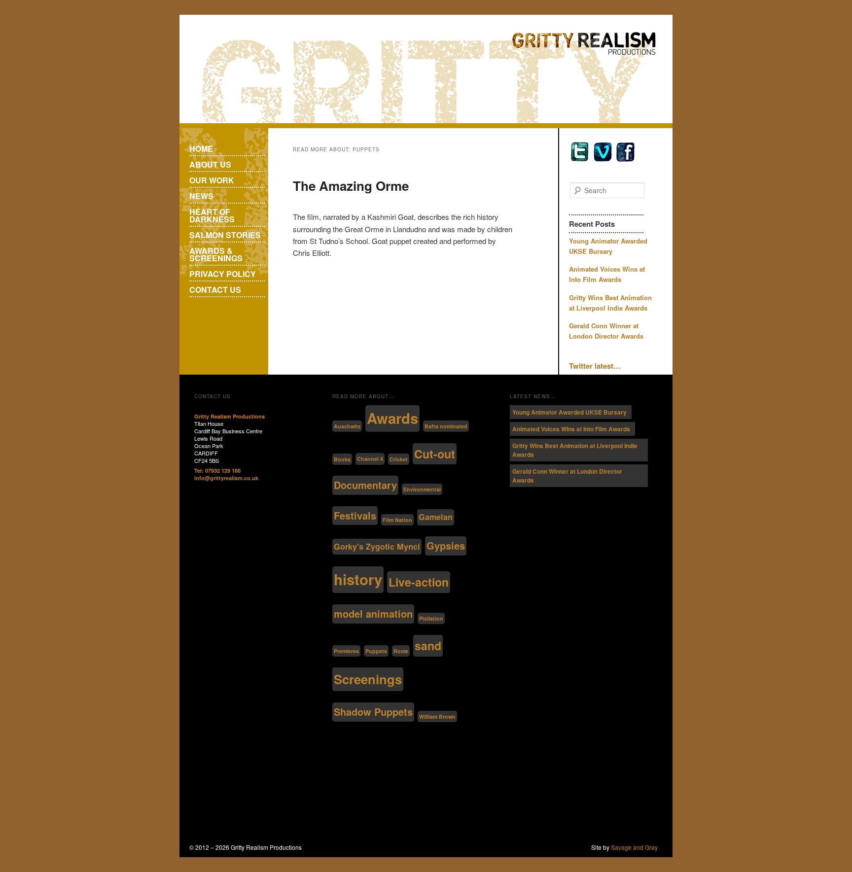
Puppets (376, 651)
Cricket (399, 459)
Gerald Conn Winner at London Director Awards (567, 476)
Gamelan (436, 517)
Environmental (422, 489)
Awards (392, 418)
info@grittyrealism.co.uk (226, 478)
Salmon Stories (225, 235)
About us (210, 164)
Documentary (365, 485)
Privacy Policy (222, 273)
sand (428, 645)
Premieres (346, 651)
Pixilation (431, 618)
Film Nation (397, 519)
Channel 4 (370, 458)
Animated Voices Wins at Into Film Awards (571, 428)
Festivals (355, 515)
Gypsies (445, 545)
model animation (373, 613)
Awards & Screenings (216, 254)
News (201, 196)
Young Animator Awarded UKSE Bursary (569, 412)
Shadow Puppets (373, 711)
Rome (400, 651)
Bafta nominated (446, 426)
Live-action (419, 582)
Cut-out (434, 454)
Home (201, 148)
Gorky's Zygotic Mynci (377, 546)
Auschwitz (347, 426)
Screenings (368, 679)
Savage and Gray (634, 847)
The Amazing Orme (351, 185)
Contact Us (215, 289)
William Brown (437, 716)
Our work (211, 180)
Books (342, 459)
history (358, 579)
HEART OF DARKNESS (212, 215)
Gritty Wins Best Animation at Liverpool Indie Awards (575, 450)
